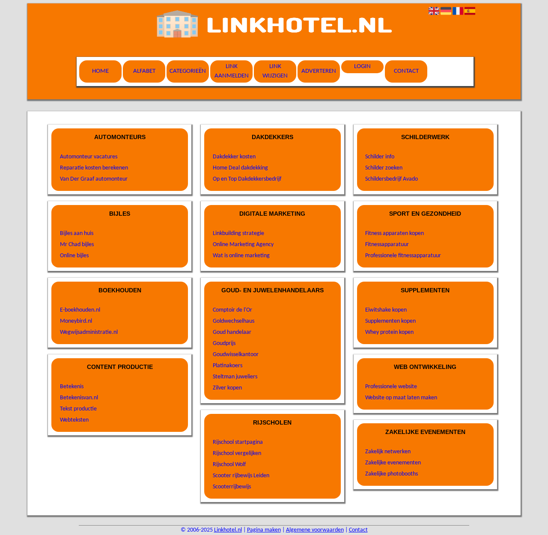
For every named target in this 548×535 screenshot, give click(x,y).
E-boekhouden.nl (80, 310)
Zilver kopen (227, 388)
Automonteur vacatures (88, 157)
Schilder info (379, 157)
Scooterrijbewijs (232, 487)
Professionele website (391, 386)
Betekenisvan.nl (79, 398)
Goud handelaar (232, 332)
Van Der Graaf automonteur (94, 179)
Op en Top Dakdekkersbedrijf (247, 179)
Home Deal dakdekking (240, 168)
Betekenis (71, 386)
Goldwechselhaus (233, 321)
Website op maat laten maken (401, 398)
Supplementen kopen (390, 321)
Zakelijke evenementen (393, 463)
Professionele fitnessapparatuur (403, 256)
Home (100, 71)
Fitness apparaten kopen (394, 233)
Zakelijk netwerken (388, 452)
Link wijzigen (275, 71)
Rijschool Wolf (229, 464)
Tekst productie (78, 409)
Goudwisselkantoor (236, 354)
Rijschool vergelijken (237, 453)
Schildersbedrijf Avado (391, 179)
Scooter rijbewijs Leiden (241, 476)
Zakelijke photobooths (391, 474)
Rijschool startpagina (238, 442)
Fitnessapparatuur (387, 244)
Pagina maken (264, 530)
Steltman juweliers (235, 377)
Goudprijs (224, 343)
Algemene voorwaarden (315, 530)
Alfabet (144, 71)
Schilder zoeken (383, 168)
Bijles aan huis (76, 233)
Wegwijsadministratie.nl (89, 332)
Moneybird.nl (76, 321)
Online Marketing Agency (243, 244)
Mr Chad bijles (77, 244)
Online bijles (74, 256)
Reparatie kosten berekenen (94, 168)
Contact (406, 71)
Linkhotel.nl (228, 530)
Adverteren (318, 71)
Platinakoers (227, 366)
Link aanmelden (231, 71)
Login (362, 66)
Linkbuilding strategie (238, 233)
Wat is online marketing (241, 256)
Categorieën (188, 71)
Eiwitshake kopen (386, 310)
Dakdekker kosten (234, 157)
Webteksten (74, 420)
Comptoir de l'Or (232, 310)
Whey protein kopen (389, 332)
